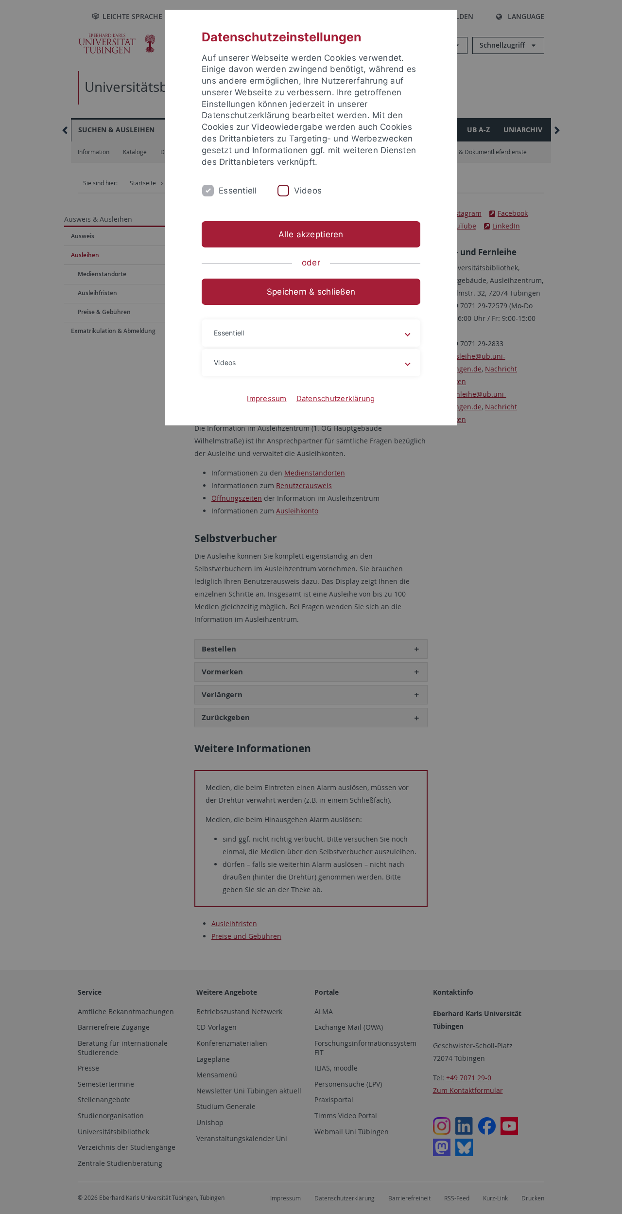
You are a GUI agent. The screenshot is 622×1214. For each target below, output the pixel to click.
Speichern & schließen (311, 292)
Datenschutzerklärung (335, 398)
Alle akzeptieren (310, 234)
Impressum (266, 398)
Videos (308, 190)
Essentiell (238, 190)
